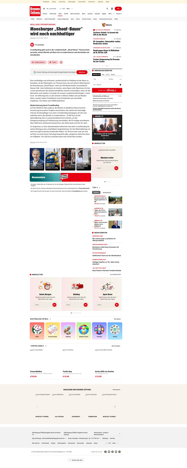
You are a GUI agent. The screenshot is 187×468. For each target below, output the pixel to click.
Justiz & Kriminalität (49, 19)
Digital (104, 13)
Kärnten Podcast (86, 19)
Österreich (53, 13)
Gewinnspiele (71, 1)
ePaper (54, 1)
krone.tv (118, 13)
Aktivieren (82, 72)
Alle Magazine (116, 389)
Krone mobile (81, 1)
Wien (60, 13)
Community (62, 1)
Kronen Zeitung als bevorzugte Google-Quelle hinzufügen (61, 72)
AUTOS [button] (107, 74)
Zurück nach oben (76, 460)
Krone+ (45, 13)
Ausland (97, 13)
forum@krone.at (77, 191)
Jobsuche (100, 1)
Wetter (116, 19)
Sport (83, 13)
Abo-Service (36, 443)
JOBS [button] (102, 74)
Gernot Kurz (40, 44)
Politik (66, 13)
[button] (113, 13)
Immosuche (91, 1)
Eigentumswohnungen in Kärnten (107, 98)
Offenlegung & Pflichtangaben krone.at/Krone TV (46, 433)
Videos (95, 19)
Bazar (107, 1)
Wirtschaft (39, 19)
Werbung (105, 438)
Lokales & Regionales (63, 19)
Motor (110, 13)
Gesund (90, 13)
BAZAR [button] (113, 74)
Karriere (112, 438)
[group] (37, 159)
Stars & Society (75, 13)
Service (78, 19)
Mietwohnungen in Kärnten (107, 100)
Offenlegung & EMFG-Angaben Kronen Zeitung (76, 433)
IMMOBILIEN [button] (96, 74)
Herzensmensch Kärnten (105, 19)
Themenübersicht (83, 188)
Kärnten (32, 38)
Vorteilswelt (46, 1)
